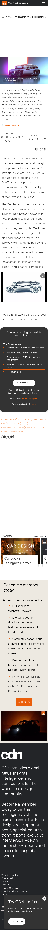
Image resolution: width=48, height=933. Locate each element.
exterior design (38, 419)
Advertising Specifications (14, 890)
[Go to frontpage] (15, 2)
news (5, 431)
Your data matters (10, 875)
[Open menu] (43, 3)
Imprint (4, 881)
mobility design (16, 431)
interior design (8, 419)
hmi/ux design (23, 419)
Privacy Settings (9, 887)
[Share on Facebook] (36, 149)
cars (25, 423)
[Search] (36, 3)
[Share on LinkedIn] (44, 149)
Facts (4, 894)
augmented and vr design (13, 427)
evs (4, 423)
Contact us (6, 884)
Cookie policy (8, 878)
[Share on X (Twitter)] (40, 149)
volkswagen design (34, 427)
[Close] (44, 898)
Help (3, 897)
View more (39, 536)
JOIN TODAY (24, 701)
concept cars (14, 423)
